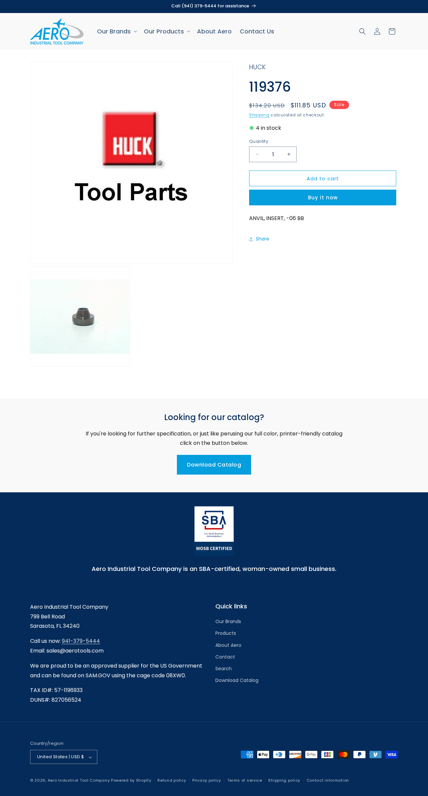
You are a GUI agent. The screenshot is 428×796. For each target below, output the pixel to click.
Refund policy (171, 780)
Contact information (328, 780)
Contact (225, 657)
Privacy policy (206, 780)
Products (225, 633)
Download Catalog (214, 465)
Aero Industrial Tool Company (79, 780)
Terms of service (244, 780)
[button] (116, 31)
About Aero (228, 645)
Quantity (258, 141)
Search (223, 668)
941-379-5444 (81, 641)
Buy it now (323, 197)
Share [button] (262, 238)
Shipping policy (284, 780)
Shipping (259, 114)
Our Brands (228, 621)
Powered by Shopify (131, 780)
